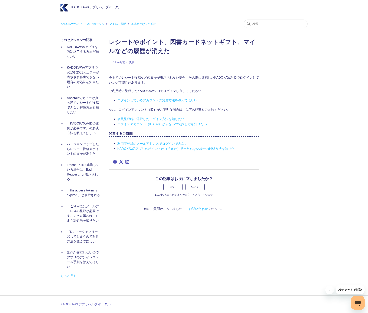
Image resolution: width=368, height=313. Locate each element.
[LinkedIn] (127, 162)
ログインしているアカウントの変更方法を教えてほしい (157, 100)
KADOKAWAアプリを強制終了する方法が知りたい (83, 51)
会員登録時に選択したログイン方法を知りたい (150, 119)
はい (172, 187)
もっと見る (68, 276)
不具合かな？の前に (143, 23)
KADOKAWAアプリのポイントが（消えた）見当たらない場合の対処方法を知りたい (177, 148)
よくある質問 (117, 23)
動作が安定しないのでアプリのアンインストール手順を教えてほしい (83, 260)
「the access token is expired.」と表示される (83, 192)
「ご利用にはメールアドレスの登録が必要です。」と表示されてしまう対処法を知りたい (83, 213)
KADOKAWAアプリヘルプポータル (82, 23)
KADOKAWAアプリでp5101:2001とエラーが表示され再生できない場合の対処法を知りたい (83, 77)
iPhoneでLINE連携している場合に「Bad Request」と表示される (83, 172)
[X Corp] (121, 162)
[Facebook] (115, 162)
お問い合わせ (198, 209)
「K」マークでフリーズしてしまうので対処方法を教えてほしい (83, 236)
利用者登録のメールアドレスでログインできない (152, 143)
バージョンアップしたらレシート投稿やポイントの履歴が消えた (83, 148)
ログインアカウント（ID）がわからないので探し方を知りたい (162, 124)
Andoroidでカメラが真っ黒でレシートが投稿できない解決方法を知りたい (83, 105)
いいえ (195, 187)
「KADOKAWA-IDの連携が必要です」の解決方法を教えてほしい (83, 128)
